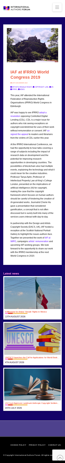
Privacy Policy (37, 445)
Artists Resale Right (22, 87)
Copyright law (41, 87)
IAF (52, 87)
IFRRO (14, 89)
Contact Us (54, 445)
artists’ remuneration (39, 241)
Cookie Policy (18, 445)
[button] (57, 7)
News (22, 89)
